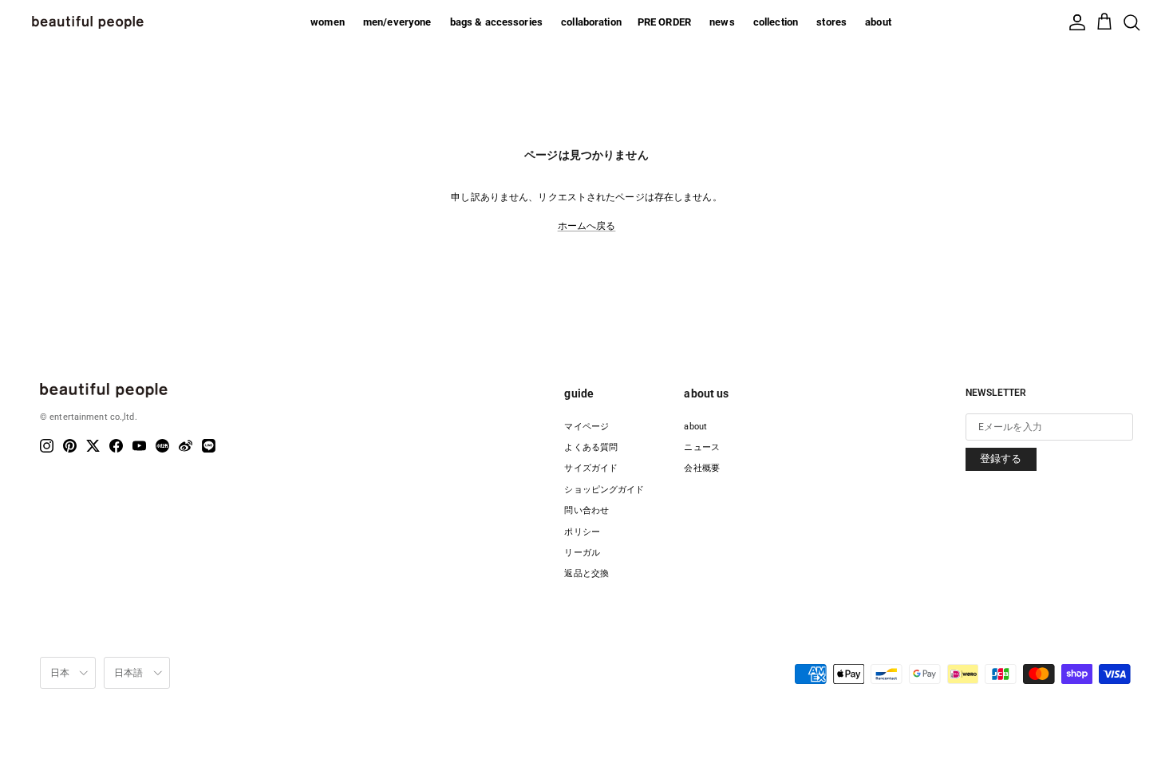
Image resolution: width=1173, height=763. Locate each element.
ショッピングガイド (604, 489)
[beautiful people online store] (88, 22)
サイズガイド (591, 468)
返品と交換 (586, 573)
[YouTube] (139, 445)
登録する (1001, 459)
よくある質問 (591, 447)
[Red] (162, 445)
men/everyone (397, 22)
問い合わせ (586, 510)
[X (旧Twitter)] (93, 445)
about (878, 22)
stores (831, 22)
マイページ (586, 426)
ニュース (701, 447)
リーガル (581, 553)
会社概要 (701, 468)
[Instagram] (46, 445)
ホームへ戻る (587, 225)
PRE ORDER (664, 22)
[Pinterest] (70, 445)
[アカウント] (1077, 22)
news (722, 22)
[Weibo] (185, 445)
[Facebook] (116, 445)
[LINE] (208, 445)
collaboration (591, 22)
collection (775, 22)
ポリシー (581, 532)
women (327, 22)
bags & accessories (496, 22)
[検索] (1131, 22)
